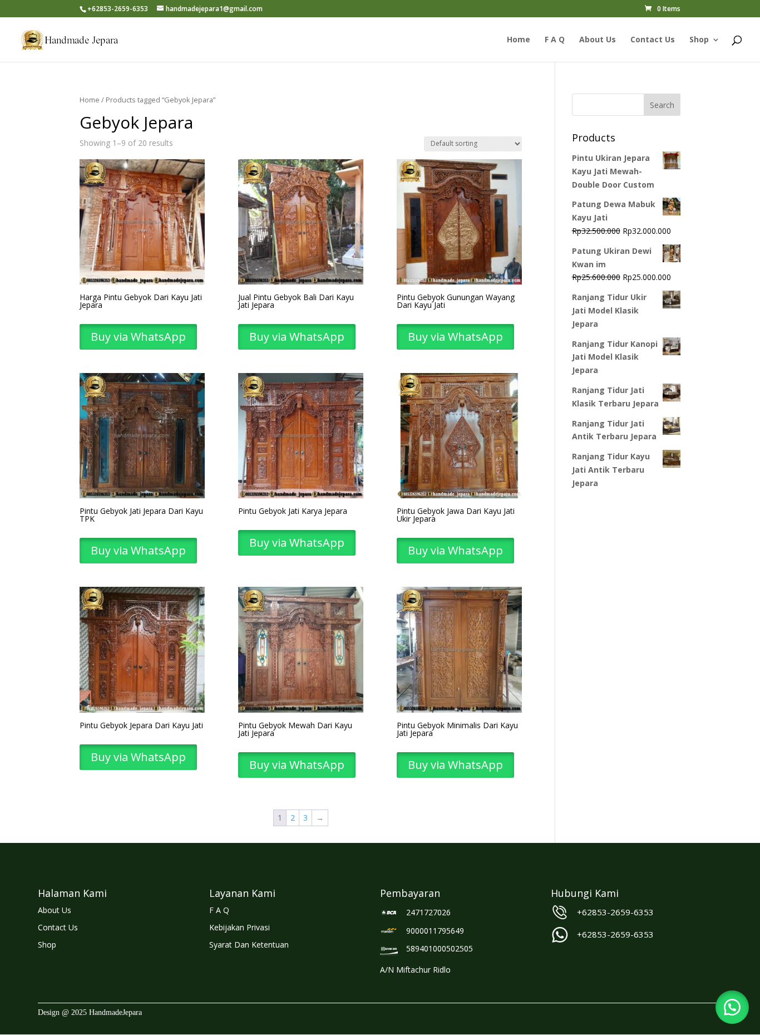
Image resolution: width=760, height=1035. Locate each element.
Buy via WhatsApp (138, 336)
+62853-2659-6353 (615, 912)
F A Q (555, 40)
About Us (597, 40)
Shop (699, 40)
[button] (732, 1007)
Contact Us (652, 40)
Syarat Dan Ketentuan (249, 944)
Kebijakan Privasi (239, 927)
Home (518, 40)
